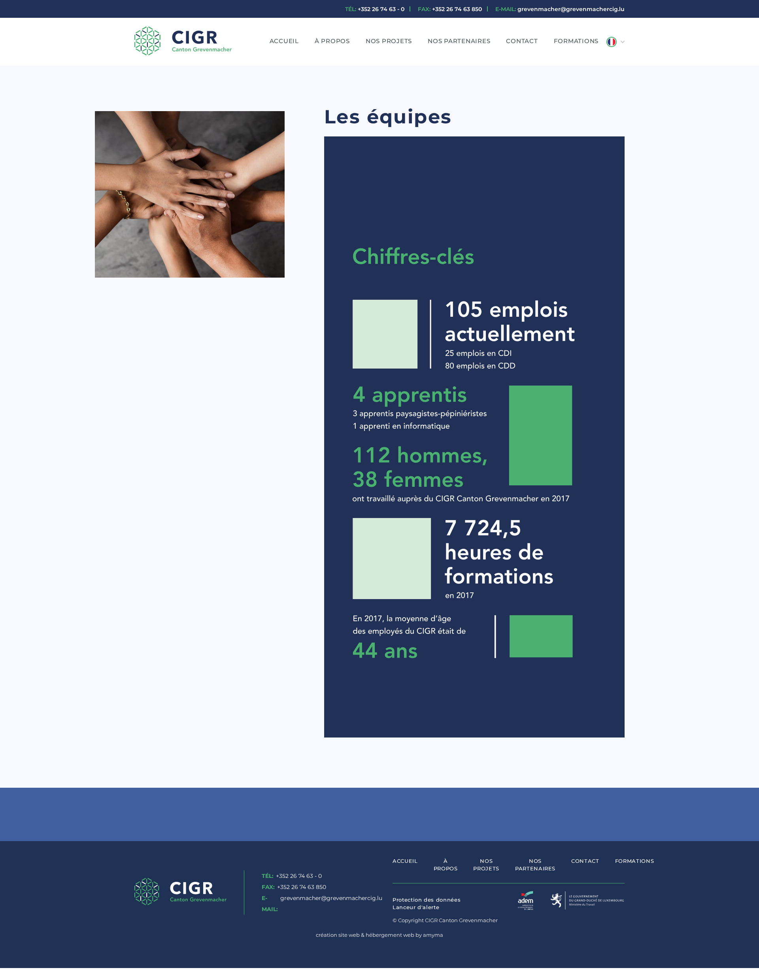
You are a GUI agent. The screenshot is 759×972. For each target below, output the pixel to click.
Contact (522, 41)
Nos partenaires (459, 41)
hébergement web (390, 935)
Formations (576, 41)
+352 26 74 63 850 (450, 9)
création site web (338, 935)
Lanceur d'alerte (416, 907)
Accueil (284, 41)
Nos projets (389, 41)
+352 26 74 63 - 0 (374, 9)
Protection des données (427, 899)
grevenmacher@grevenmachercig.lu (560, 9)
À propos (332, 41)
